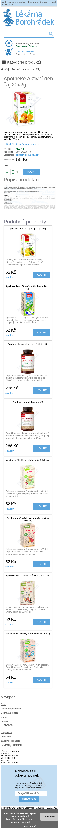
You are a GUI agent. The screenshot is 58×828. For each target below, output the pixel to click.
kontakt (12, 4)
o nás (52, 2)
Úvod (3, 704)
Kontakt (5, 721)
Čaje (7, 69)
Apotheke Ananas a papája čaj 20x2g (28, 228)
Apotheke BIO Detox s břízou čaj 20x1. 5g (27, 460)
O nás (4, 717)
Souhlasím (49, 816)
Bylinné (16, 69)
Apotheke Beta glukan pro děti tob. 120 (28, 344)
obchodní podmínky (37, 2)
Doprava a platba (9, 712)
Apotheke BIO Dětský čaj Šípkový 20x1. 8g (27, 575)
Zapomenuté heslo (10, 741)
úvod (3, 2)
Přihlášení (6, 736)
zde (29, 822)
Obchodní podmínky (11, 708)
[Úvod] (2, 69)
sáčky (37, 69)
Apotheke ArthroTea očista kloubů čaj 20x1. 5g (28, 287)
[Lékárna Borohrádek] (29, 27)
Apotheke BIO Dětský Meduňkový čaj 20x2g (27, 633)
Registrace (21, 46)
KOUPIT (31, 172)
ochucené (27, 69)
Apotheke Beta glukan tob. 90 (28, 402)
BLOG (4, 4)
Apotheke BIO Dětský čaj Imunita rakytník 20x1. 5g (28, 519)
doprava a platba (16, 2)
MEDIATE (20, 149)
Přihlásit (33, 46)
